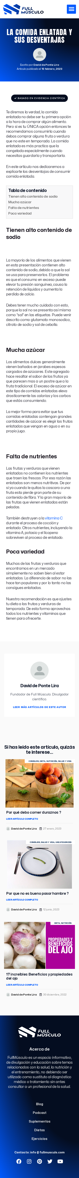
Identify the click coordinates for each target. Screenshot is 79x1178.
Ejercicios (39, 1138)
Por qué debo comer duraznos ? (33, 812)
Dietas (39, 1130)
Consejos (34, 761)
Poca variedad (20, 213)
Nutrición (51, 761)
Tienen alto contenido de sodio (33, 196)
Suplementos (39, 1121)
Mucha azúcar (19, 202)
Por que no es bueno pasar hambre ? (37, 893)
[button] (71, 9)
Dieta (42, 761)
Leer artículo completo (22, 818)
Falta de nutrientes (23, 208)
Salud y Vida (65, 761)
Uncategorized (64, 842)
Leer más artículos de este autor (39, 707)
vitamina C (54, 518)
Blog (39, 1104)
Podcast (39, 1112)
